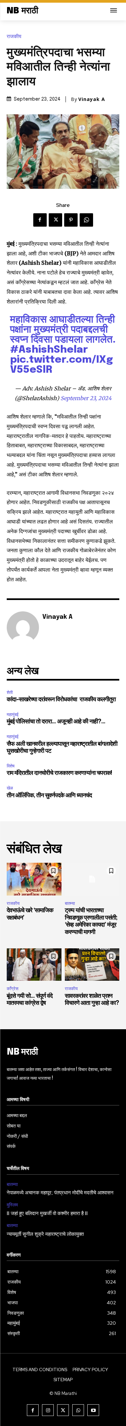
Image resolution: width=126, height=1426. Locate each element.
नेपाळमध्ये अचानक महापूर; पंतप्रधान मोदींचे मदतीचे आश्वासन (60, 1193)
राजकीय (14, 36)
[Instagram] (48, 1410)
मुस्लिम (12, 1205)
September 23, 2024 (86, 398)
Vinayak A (91, 99)
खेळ (10, 788)
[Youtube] (93, 1410)
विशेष (10, 766)
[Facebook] (40, 220)
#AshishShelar (49, 350)
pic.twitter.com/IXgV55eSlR (61, 365)
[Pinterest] (71, 220)
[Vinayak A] (23, 627)
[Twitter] (55, 220)
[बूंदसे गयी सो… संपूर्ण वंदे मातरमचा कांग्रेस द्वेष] (34, 964)
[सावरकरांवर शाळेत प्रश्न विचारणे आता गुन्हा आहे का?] (92, 964)
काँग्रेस (12, 988)
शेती (10, 692)
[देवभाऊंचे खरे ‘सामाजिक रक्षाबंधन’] (34, 879)
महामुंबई (12, 714)
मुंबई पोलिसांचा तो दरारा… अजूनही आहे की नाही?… (56, 722)
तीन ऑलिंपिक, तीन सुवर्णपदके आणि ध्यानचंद (49, 796)
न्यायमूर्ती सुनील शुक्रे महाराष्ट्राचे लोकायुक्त (45, 1234)
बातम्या (70, 903)
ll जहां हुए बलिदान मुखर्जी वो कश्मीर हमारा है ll (47, 1213)
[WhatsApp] (86, 220)
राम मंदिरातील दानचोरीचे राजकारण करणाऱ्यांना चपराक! (59, 773)
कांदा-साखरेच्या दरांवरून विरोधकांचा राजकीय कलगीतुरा (62, 700)
